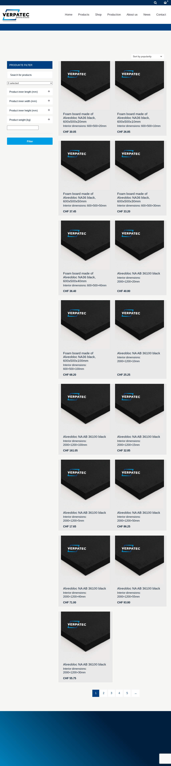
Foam (93, 722)
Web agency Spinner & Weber (145, 759)
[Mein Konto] (161, 3)
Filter (30, 141)
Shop (98, 14)
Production (114, 14)
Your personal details (141, 730)
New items (55, 732)
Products (83, 14)
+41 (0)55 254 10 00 (24, 2)
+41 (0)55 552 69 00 (26, 733)
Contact (161, 14)
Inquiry (49, 2)
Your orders (136, 722)
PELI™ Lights (97, 741)
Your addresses (138, 726)
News (146, 14)
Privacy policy (32, 759)
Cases (93, 730)
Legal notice (13, 759)
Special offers (56, 735)
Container (95, 726)
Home (68, 14)
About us (132, 14)
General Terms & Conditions (64, 722)
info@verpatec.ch (25, 737)
